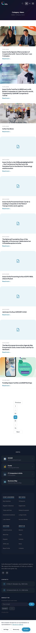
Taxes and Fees (7, 510)
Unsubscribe (4, 612)
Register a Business (8, 505)
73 (15, 428)
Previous (18, 402)
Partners (21, 539)
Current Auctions (7, 530)
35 (15, 421)
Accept (26, 629)
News (20, 544)
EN (26, 3)
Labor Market (6, 519)
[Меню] (33, 3)
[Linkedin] (7, 572)
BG (29, 3)
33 (15, 413)
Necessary (16, 629)
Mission (21, 530)
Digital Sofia (22, 505)
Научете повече (17, 624)
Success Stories (23, 519)
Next (18, 432)
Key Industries (7, 501)
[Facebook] (3, 572)
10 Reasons (22, 501)
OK (31, 604)
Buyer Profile (6, 548)
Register (5, 539)
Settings (6, 629)
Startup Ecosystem (24, 510)
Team (20, 534)
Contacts (21, 548)
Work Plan (5, 534)
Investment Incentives (9, 515)
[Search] (22, 3)
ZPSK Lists (6, 544)
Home (13, 15)
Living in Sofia (22, 515)
